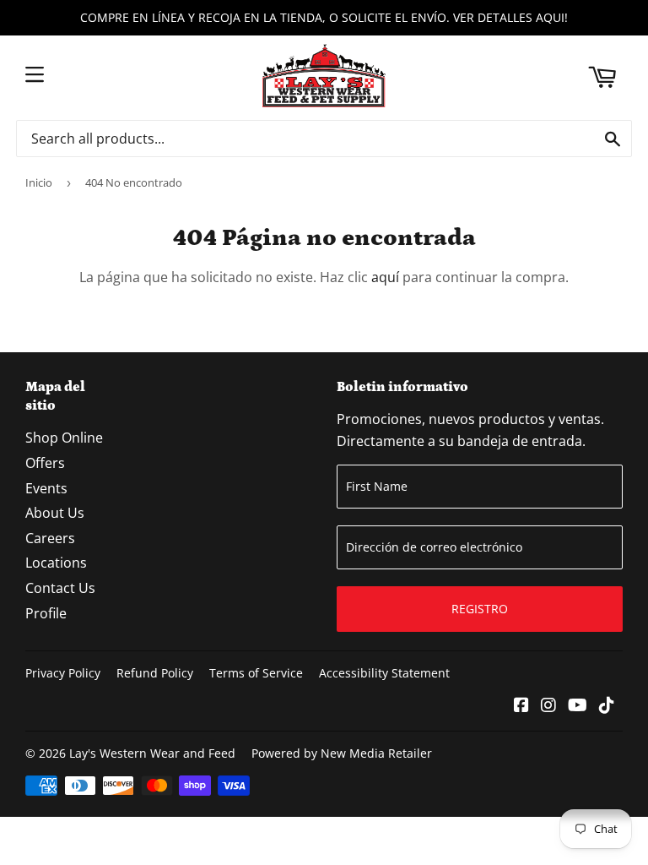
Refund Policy (154, 673)
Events (46, 488)
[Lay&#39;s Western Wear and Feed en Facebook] (521, 706)
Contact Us (60, 588)
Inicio (38, 182)
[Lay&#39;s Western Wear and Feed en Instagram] (548, 706)
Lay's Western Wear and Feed (152, 753)
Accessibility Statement (384, 673)
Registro (479, 609)
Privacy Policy (62, 673)
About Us (54, 512)
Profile (46, 613)
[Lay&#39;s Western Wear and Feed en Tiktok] (606, 706)
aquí (385, 277)
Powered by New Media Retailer (341, 753)
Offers (45, 463)
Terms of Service (256, 673)
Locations (56, 562)
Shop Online (64, 437)
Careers (50, 538)
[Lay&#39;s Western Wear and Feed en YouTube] (577, 706)
